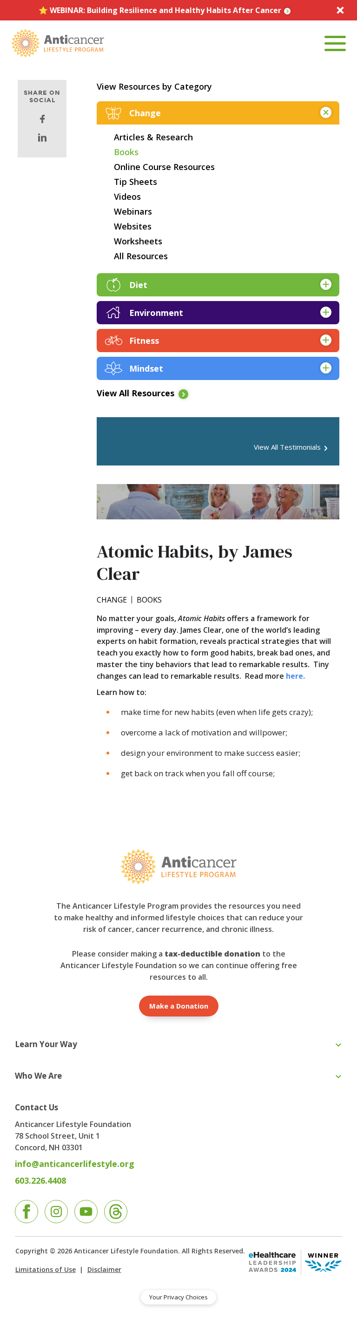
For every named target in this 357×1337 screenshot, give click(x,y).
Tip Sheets (135, 181)
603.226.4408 (40, 1180)
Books (126, 151)
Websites (133, 226)
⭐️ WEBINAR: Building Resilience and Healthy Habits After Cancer (160, 10)
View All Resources (135, 393)
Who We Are (38, 1075)
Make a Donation (178, 1005)
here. (295, 676)
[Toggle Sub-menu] (338, 1045)
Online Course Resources (164, 166)
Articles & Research (153, 137)
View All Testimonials (287, 447)
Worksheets (138, 241)
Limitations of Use (45, 1269)
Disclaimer (104, 1269)
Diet (138, 284)
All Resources (141, 256)
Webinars (133, 211)
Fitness (144, 340)
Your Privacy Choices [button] (178, 1297)
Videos (127, 196)
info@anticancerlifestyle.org (74, 1163)
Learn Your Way (46, 1044)
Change (145, 112)
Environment (156, 312)
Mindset (146, 368)
